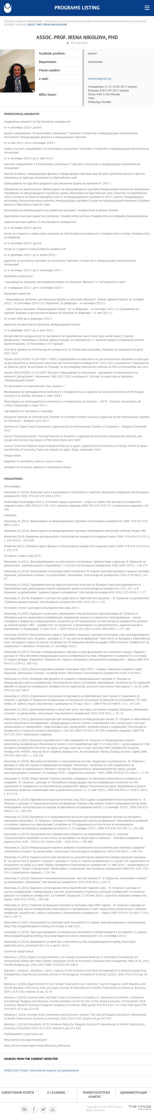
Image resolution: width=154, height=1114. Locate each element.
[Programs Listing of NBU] (7, 8)
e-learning (56, 1093)
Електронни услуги (18, 1093)
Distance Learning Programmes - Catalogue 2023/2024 (37, 21)
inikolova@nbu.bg (99, 79)
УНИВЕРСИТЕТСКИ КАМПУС (96, 1095)
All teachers (79, 43)
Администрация (133, 1093)
